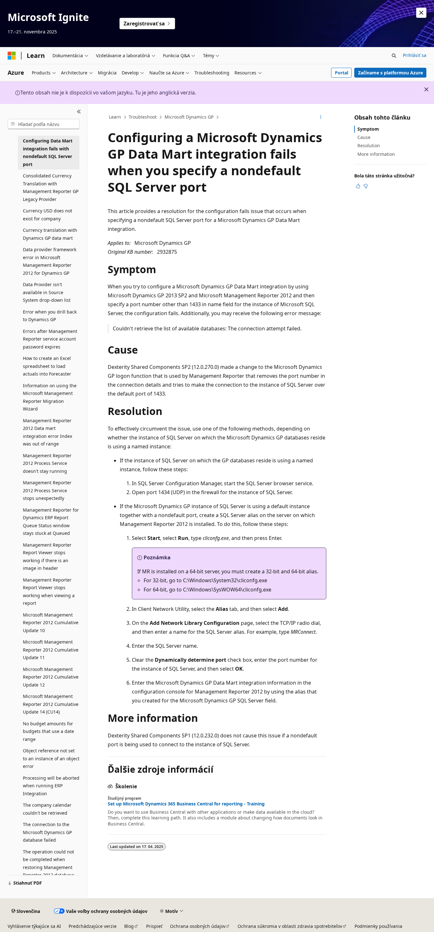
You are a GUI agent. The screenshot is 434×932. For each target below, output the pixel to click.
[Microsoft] (12, 56)
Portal (341, 73)
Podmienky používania (378, 926)
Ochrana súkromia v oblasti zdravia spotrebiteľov (290, 926)
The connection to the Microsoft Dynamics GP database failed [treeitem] (47, 832)
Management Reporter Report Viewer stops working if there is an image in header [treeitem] (47, 556)
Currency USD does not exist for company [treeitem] (47, 215)
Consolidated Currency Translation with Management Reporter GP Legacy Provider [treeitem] (50, 187)
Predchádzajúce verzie (93, 926)
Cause (363, 137)
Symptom (368, 129)
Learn (115, 117)
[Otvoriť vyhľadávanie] (394, 55)
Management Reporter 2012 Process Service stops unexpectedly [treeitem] (47, 490)
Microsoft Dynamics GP (189, 117)
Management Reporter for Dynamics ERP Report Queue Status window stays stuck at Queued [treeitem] (51, 521)
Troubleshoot (143, 117)
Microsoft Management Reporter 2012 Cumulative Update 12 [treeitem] (50, 677)
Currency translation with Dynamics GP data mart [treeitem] (50, 234)
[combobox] (43, 124)
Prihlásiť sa (414, 55)
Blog (129, 926)
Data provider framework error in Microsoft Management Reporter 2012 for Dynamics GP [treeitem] (49, 261)
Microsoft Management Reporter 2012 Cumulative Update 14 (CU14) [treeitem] (50, 704)
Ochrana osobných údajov (198, 926)
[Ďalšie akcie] (320, 117)
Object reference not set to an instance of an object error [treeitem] (51, 758)
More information (376, 154)
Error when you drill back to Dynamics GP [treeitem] (50, 316)
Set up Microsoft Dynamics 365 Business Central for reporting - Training (186, 804)
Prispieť (154, 926)
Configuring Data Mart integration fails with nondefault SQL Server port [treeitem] (47, 152)
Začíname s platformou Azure (390, 73)
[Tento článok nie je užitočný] (366, 186)
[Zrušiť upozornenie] (421, 13)
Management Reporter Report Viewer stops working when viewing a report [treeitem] (49, 591)
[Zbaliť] (79, 112)
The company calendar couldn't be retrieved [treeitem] (47, 809)
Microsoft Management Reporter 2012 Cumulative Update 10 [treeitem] (50, 622)
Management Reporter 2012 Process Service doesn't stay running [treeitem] (47, 463)
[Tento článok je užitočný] (358, 186)
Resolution (368, 145)
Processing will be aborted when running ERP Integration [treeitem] (51, 786)
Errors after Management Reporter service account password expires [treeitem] (50, 339)
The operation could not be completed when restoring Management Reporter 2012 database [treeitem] (48, 863)
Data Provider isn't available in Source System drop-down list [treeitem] (47, 292)
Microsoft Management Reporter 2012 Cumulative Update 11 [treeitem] (50, 649)
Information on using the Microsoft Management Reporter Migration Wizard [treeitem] (50, 397)
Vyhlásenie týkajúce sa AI (34, 926)
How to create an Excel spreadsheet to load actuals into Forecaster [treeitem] (47, 366)
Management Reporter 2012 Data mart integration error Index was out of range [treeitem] (47, 432)
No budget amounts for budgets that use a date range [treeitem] (48, 731)
